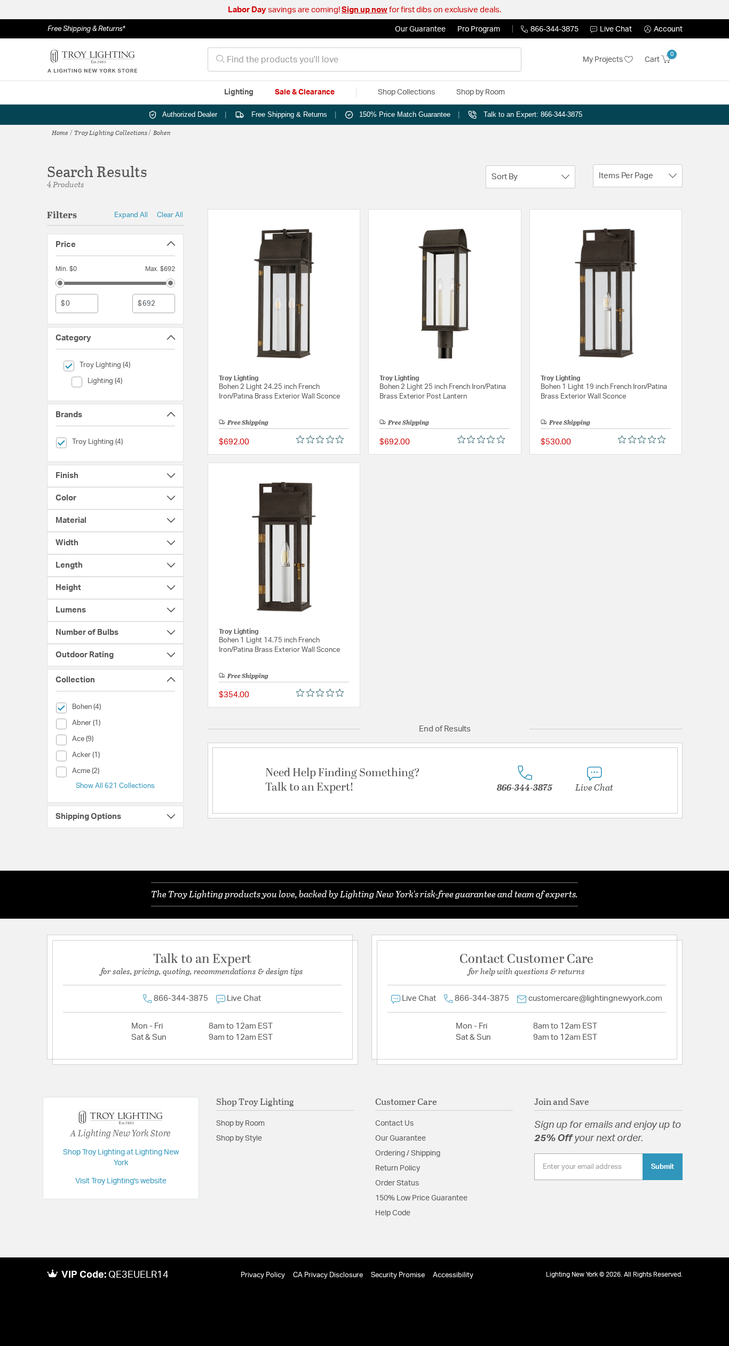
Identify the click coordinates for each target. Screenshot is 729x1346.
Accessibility (453, 1275)
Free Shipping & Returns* (86, 29)
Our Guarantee (420, 29)
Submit (662, 1166)
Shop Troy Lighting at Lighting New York (121, 1158)
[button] (663, 29)
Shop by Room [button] (480, 92)
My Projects (603, 59)
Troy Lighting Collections (110, 132)
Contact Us (394, 1123)
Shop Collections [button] (406, 92)
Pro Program (478, 29)
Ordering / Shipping (407, 1153)
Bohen (162, 132)
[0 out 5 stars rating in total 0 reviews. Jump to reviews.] (322, 439)
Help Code (392, 1213)
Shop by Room (240, 1123)
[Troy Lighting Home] (92, 59)
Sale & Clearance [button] (305, 92)
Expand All (131, 215)
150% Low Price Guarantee (421, 1198)
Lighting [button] (238, 92)
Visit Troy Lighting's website (121, 1181)
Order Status (397, 1183)
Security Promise (398, 1275)
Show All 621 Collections (115, 786)
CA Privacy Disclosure (328, 1275)
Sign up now (364, 10)
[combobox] (364, 59)
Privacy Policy (263, 1275)
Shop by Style (239, 1138)
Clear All (170, 215)
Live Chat (616, 29)
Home (60, 132)
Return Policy (397, 1168)
